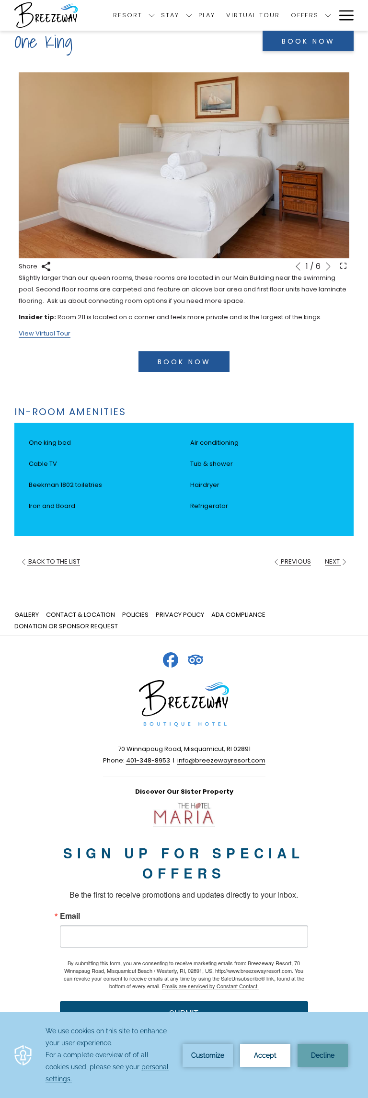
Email (70, 916)
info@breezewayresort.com (221, 760)
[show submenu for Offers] (328, 15)
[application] (184, 1055)
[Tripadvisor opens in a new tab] (195, 659)
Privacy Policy (180, 614)
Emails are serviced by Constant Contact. (210, 986)
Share (29, 266)
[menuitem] (28, 615)
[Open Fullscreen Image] (343, 265)
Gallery (26, 614)
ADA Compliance (238, 614)
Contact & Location (80, 614)
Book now (308, 41)
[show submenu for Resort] (152, 15)
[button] (184, 165)
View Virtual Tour (44, 333)
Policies (135, 614)
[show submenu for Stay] (189, 15)
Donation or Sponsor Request (66, 626)
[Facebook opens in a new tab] (170, 659)
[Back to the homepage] (47, 15)
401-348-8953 (148, 760)
